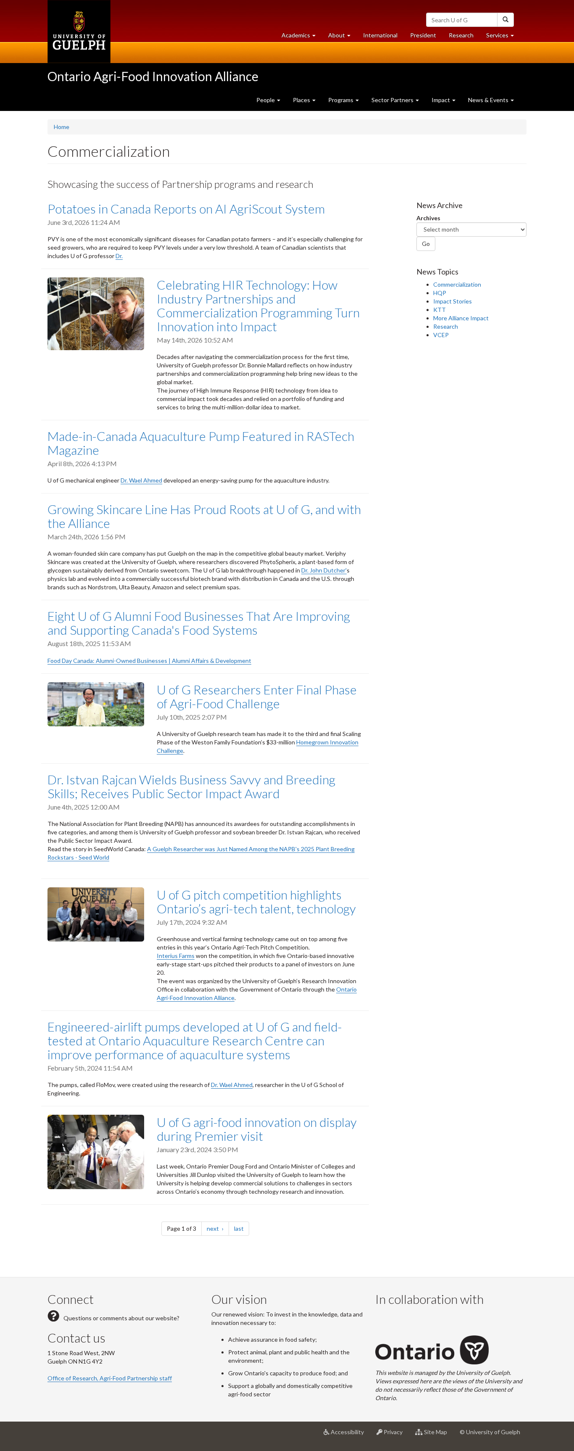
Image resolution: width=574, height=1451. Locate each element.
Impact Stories (452, 301)
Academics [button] (302, 37)
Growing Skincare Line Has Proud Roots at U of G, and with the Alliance (204, 515)
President (423, 35)
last (241, 1228)
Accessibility (349, 1435)
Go (426, 243)
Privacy (395, 1435)
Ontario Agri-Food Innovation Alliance (152, 76)
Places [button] (302, 99)
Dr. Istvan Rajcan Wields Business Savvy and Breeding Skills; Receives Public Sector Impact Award (191, 786)
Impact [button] (441, 99)
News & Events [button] (489, 99)
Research (464, 37)
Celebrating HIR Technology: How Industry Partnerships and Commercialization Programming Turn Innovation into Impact (258, 305)
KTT (439, 309)
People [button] (266, 99)
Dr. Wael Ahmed (141, 480)
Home (61, 126)
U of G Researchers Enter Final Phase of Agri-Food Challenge (257, 696)
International (380, 35)
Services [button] (503, 37)
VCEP (441, 334)
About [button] (342, 37)
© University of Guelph (490, 1431)
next (218, 1228)
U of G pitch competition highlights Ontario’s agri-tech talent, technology (256, 901)
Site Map (438, 1435)
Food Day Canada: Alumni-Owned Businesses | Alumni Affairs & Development (149, 660)
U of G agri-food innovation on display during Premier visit (257, 1128)
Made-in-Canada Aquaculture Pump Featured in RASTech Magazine (200, 442)
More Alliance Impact (461, 318)
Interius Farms (176, 955)
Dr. (119, 255)
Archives (428, 218)
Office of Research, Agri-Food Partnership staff (109, 1378)
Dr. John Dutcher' (324, 570)
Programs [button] (341, 99)
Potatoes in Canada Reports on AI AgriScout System (186, 208)
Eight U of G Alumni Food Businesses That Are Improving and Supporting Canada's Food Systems (198, 622)
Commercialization (457, 284)
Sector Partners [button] (393, 99)
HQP (439, 292)
